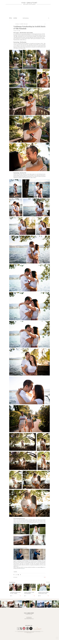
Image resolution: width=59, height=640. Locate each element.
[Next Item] (57, 604)
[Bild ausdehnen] (15, 59)
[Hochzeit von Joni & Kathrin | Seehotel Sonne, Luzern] (43, 587)
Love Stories (15, 571)
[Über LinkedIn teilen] (18, 574)
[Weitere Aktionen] (44, 23)
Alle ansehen (48, 582)
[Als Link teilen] (20, 574)
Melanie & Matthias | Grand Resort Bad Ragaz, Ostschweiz (29, 593)
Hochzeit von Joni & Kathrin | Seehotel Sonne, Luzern (43, 593)
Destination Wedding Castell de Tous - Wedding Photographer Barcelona (15, 593)
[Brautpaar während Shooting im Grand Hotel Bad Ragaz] (29, 587)
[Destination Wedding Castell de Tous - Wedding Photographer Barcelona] (15, 587)
